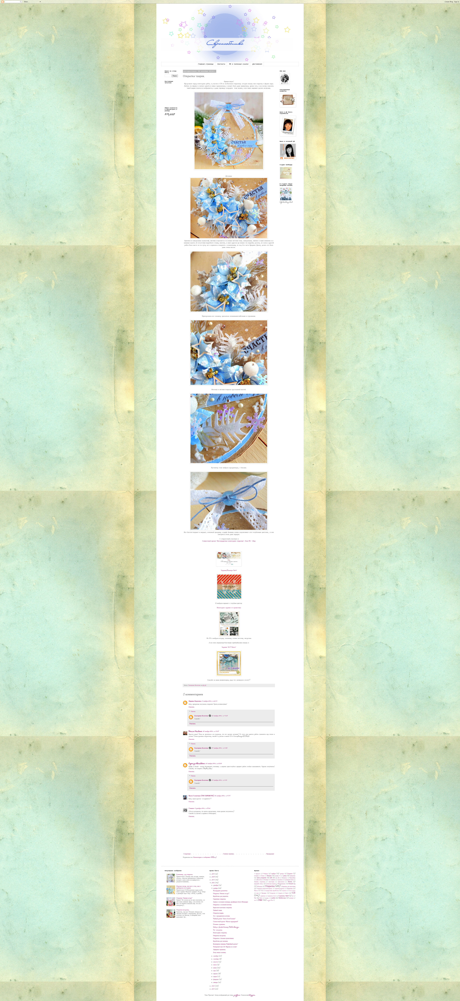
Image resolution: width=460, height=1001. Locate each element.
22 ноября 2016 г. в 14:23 (220, 715)
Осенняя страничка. (219, 924)
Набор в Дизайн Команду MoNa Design (226, 927)
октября (216, 956)
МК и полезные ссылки (238, 64)
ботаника (256, 876)
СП (293, 893)
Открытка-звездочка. (182, 910)
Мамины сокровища (259, 882)
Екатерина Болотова (201, 715)
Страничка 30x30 (283, 895)
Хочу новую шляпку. (219, 952)
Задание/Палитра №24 (229, 570)
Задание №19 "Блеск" (229, 647)
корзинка (280, 880)
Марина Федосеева (195, 701)
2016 (213, 882)
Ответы (193, 711)
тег (292, 896)
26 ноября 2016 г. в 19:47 (222, 795)
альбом (273, 873)
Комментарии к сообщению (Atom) (204, 857)
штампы (291, 898)
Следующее (187, 854)
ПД (262, 891)
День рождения (261, 877)
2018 (213, 877)
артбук (282, 873)
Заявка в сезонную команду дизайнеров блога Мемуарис (230, 902)
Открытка (270, 886)
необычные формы (271, 884)
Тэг (255, 898)
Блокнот (289, 873)
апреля (215, 973)
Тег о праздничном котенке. (221, 916)
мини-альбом (281, 882)
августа (215, 962)
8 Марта (265, 873)
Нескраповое (281, 884)
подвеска (284, 891)
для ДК (277, 878)
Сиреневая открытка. (219, 899)
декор (285, 875)
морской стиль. (258, 884)
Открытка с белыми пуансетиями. (223, 938)
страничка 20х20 (272, 896)
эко (255, 900)
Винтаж (269, 875)
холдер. (267, 898)
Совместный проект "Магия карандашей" (225, 921)
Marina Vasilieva (195, 731)
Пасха (256, 890)
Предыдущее (270, 854)
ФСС (261, 898)
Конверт (266, 880)
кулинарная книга (289, 880)
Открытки (290, 888)
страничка (262, 896)
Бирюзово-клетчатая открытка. (222, 907)
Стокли (191, 808)
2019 (213, 874)
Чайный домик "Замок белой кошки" (224, 918)
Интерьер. (284, 878)
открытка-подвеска (279, 889)
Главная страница (205, 64)
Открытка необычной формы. (264, 889)
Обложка (259, 886)
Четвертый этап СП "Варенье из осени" (225, 946)
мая (214, 970)
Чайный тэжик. (217, 910)
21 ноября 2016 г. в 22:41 (209, 701)
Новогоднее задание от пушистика (229, 608)
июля (215, 964)
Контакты (221, 64)
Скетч (286, 893)
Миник (290, 881)
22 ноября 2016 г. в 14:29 (211, 731)
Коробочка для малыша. (220, 941)
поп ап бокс (292, 891)
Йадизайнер (292, 878)
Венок (262, 876)
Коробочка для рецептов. (220, 896)
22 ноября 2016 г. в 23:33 (214, 763)
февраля (216, 979)
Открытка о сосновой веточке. (222, 904)
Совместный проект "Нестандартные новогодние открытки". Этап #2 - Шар (229, 541)
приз (257, 893)
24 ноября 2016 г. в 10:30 (219, 748)
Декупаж (292, 875)
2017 (213, 880)
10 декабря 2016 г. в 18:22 (202, 808)
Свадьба (280, 893)
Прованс (264, 893)
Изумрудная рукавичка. (220, 890)
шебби (273, 898)
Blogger (252, 995)
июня (215, 967)
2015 (213, 986)
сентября (216, 959)
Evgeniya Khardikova (197, 763)
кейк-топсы (259, 880)
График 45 (278, 876)
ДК (271, 877)
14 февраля (257, 874)
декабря (216, 885)
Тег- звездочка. (217, 930)
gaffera (237, 995)
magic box (270, 900)
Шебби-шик (282, 898)
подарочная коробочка (272, 890)
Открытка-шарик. (218, 913)
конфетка (273, 880)
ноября (215, 888)
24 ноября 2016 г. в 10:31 (219, 780)
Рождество (272, 893)
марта (215, 976)
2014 (213, 989)
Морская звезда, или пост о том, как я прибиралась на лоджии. (188, 887)
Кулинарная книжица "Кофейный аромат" (225, 944)
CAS (260, 900)
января (215, 982)
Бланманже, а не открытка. (184, 874)
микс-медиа (271, 882)
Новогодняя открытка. (220, 932)
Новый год (292, 883)
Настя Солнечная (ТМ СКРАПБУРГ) (201, 795)
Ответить (191, 707)
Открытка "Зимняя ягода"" (184, 898)
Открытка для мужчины (288, 886)
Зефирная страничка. (219, 949)
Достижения (257, 64)
